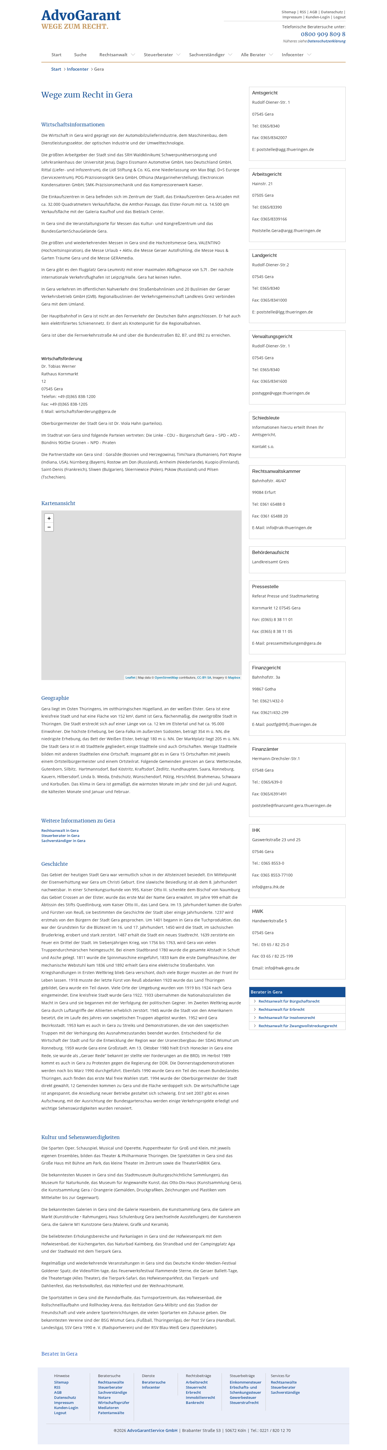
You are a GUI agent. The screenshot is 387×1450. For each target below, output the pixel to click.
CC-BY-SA (204, 677)
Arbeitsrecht (197, 1382)
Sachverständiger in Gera (63, 840)
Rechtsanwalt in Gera (60, 830)
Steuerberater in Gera (60, 835)
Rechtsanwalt (113, 54)
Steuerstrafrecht (244, 1402)
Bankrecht (195, 1402)
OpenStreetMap (166, 677)
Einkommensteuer (245, 1382)
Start (56, 54)
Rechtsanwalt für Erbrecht (282, 1009)
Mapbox (234, 677)
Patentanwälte (111, 1412)
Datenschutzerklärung (326, 41)
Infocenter (292, 54)
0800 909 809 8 (323, 34)
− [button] (49, 527)
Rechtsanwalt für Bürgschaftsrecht (289, 1001)
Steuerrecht (196, 1387)
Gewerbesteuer (243, 1397)
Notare (104, 1397)
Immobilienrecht (200, 1397)
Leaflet (130, 677)
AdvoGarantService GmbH (152, 1430)
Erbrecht (193, 1392)
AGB (313, 11)
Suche (80, 54)
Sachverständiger (207, 54)
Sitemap (289, 11)
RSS (303, 11)
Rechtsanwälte (111, 1382)
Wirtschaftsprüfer (113, 1402)
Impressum (292, 17)
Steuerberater (158, 54)
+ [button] (49, 518)
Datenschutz (332, 11)
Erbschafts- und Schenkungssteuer (245, 1390)
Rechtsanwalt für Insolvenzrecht (287, 1017)
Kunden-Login (318, 17)
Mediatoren (108, 1407)
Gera (99, 69)
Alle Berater (253, 54)
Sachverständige (112, 1392)
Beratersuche (153, 1382)
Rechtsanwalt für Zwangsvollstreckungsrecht (298, 1025)
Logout (339, 17)
